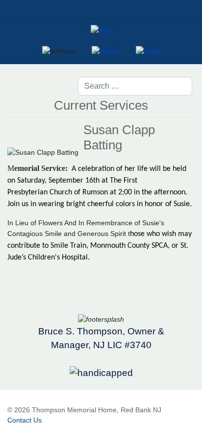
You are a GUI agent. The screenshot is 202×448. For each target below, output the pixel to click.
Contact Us (24, 420)
